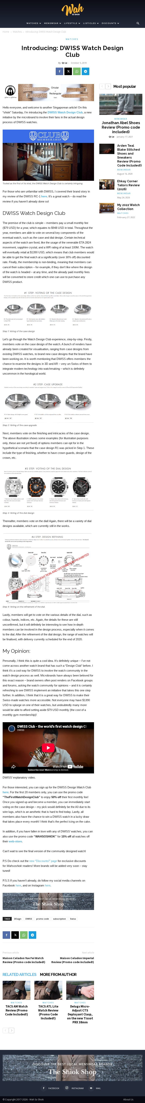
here (44, 196)
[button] (137, 23)
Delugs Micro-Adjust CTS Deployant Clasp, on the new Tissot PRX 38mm (80, 1014)
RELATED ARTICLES (19, 974)
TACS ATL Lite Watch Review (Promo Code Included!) (48, 1012)
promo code (42, 918)
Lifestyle (70, 23)
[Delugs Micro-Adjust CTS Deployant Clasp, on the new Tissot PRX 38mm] (80, 990)
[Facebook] (59, 71)
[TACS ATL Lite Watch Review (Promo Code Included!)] (48, 990)
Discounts (109, 23)
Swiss (73, 918)
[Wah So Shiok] (72, 9)
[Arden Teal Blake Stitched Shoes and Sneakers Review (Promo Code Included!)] (106, 149)
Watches (32, 23)
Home (6, 31)
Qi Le (64, 62)
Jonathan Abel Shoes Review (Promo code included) (121, 127)
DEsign (17, 918)
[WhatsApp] (77, 71)
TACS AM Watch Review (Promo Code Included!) (16, 1010)
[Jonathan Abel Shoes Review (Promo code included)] (120, 104)
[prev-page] (5, 1030)
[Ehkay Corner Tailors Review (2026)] (106, 184)
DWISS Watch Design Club (65, 112)
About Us (128, 1099)
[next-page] (11, 1030)
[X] (68, 71)
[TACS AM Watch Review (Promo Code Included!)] (16, 990)
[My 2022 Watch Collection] (106, 208)
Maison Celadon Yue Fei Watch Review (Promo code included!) (24, 960)
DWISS (28, 918)
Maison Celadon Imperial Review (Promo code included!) (72, 960)
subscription (59, 918)
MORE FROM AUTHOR (58, 974)
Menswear (51, 23)
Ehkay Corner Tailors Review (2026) (128, 185)
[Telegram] (85, 71)
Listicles (89, 23)
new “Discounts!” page (43, 861)
